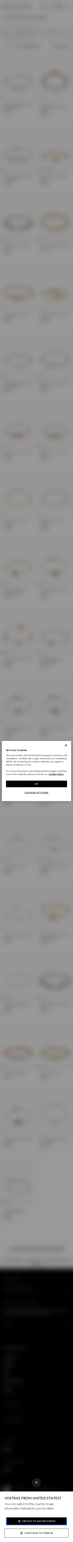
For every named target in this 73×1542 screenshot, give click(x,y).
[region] (36, 771)
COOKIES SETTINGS (36, 792)
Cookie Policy (56, 774)
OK (36, 783)
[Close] (36, 1482)
